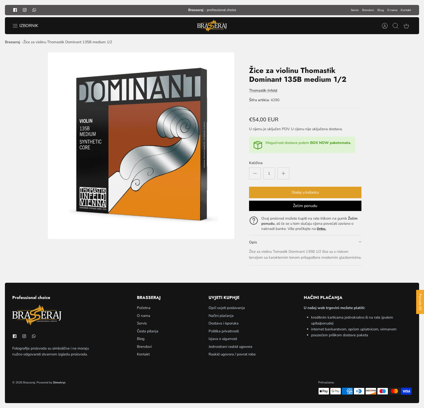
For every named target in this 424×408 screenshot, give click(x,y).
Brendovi (368, 10)
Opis (253, 242)
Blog (380, 10)
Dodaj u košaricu (305, 192)
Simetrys (59, 382)
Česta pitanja (147, 331)
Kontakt (406, 10)
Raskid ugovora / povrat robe (232, 354)
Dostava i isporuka (223, 323)
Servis (355, 10)
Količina (256, 162)
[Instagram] (24, 9)
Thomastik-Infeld (263, 90)
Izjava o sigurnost (223, 338)
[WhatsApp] (34, 9)
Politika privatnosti (224, 331)
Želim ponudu (305, 206)
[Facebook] (15, 9)
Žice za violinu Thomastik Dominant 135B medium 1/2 (67, 42)
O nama (392, 10)
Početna (143, 307)
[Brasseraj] (212, 26)
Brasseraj (12, 42)
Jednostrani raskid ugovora (230, 346)
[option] (141, 145)
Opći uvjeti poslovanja (227, 307)
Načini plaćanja (221, 315)
